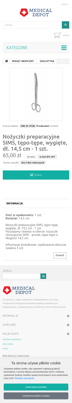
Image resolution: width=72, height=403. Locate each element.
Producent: (42, 126)
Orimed (54, 126)
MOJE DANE (8, 344)
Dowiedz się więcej (24, 378)
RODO (5, 349)
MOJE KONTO (11, 333)
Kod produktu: (10, 126)
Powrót (60, 255)
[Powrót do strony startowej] (6, 61)
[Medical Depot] (36, 12)
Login (64, 4)
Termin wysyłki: (11, 162)
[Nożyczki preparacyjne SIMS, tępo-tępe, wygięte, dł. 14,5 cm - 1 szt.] (36, 94)
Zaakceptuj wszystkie (36, 387)
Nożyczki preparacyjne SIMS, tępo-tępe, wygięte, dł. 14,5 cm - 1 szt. (35, 142)
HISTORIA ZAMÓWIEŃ (12, 339)
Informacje (14, 203)
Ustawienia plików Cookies (36, 396)
